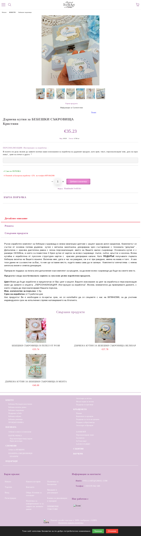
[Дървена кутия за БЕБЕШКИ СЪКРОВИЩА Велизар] (105, 330)
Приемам (98, 531)
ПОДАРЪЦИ (11, 461)
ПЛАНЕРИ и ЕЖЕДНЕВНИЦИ (20, 453)
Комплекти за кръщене (84, 416)
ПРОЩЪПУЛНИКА (16, 422)
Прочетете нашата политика (70, 523)
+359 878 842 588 (92, 486)
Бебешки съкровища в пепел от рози (36, 345)
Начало (4, 12)
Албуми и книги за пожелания (19, 432)
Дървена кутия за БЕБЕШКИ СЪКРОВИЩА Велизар (105, 345)
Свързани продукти (16, 233)
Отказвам (112, 531)
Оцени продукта (71, 103)
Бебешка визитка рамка (17, 407)
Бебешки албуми (14, 416)
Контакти (30, 487)
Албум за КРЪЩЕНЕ (16, 450)
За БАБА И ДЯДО (83, 444)
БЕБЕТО (12, 12)
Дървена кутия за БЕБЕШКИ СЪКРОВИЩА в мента (36, 381)
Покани (79, 413)
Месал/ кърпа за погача (85, 402)
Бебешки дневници (15, 419)
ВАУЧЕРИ (78, 454)
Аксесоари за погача (84, 398)
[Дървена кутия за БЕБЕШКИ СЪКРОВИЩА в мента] (36, 366)
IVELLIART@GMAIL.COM (95, 481)
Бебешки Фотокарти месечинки (20, 404)
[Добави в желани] (134, 170)
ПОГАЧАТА (11, 427)
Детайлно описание (16, 218)
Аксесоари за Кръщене (84, 425)
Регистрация (10, 498)
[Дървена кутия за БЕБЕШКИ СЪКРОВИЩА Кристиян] (70, 85)
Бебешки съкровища (25, 12)
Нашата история (33, 482)
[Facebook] (75, 491)
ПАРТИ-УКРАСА (15, 436)
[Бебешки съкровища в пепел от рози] (36, 330)
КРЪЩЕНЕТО (80, 409)
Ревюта (9, 225)
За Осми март (81, 441)
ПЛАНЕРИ (14, 456)
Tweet (93, 113)
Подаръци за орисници (84, 405)
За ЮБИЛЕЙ (81, 432)
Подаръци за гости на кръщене (87, 419)
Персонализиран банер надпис (21, 439)
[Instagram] (81, 491)
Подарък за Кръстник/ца (85, 422)
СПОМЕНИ (11, 446)
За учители (80, 438)
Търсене (8, 487)
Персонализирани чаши (85, 435)
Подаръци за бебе (15, 413)
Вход (7, 493)
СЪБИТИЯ (78, 449)
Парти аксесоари (16, 441)
